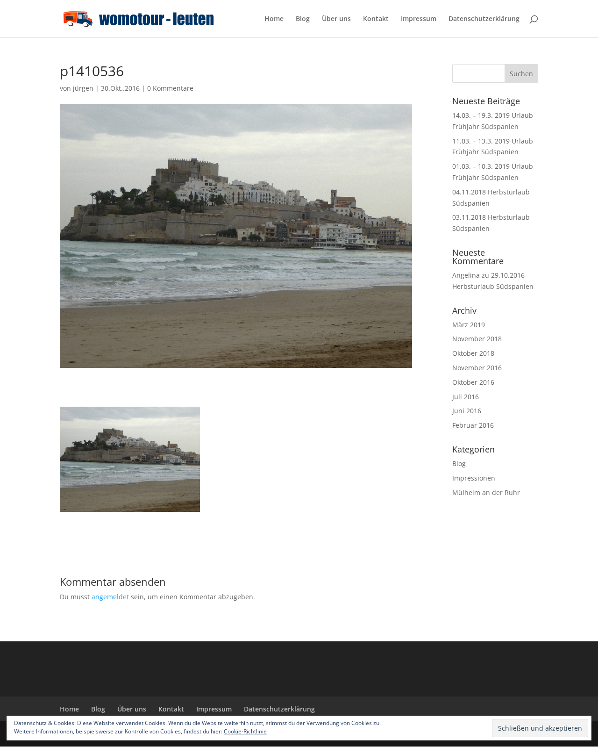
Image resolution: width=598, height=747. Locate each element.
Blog (303, 19)
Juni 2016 (466, 410)
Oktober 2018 (473, 353)
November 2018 (477, 338)
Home (274, 19)
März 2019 (468, 324)
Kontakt (376, 19)
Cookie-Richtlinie (245, 731)
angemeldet (110, 596)
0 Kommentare (170, 88)
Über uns (336, 19)
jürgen (83, 88)
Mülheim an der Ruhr (486, 492)
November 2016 (477, 367)
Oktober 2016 (473, 382)
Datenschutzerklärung (484, 19)
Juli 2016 (465, 396)
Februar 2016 (473, 425)
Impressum (418, 19)
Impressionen (473, 478)
